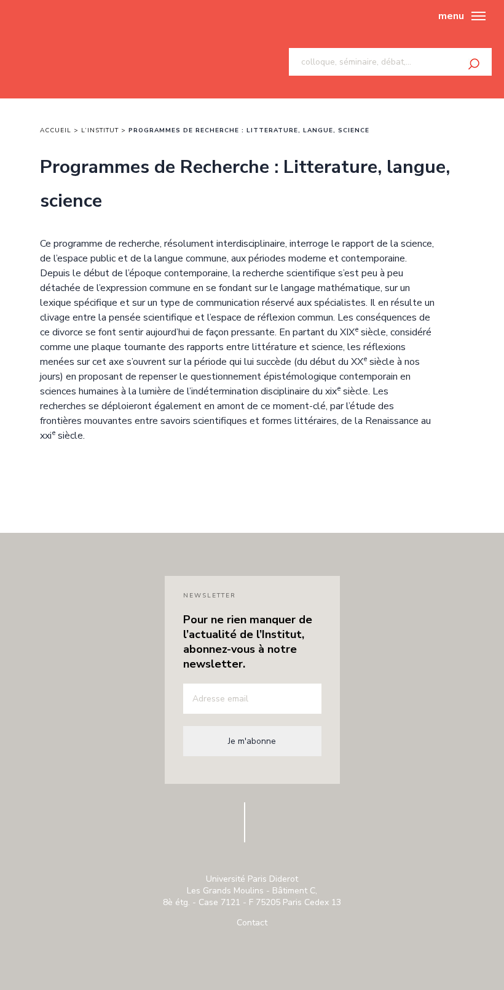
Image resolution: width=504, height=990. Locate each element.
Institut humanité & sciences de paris (68, 49)
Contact (252, 922)
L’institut (100, 130)
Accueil (55, 130)
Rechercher (473, 64)
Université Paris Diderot (180, 828)
